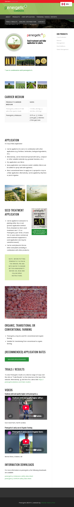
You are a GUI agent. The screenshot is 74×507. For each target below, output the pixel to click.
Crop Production (61, 37)
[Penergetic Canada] (16, 9)
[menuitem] (8, 17)
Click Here (7, 1)
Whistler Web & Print (48, 503)
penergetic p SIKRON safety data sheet (18, 478)
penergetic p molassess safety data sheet (19, 476)
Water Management (62, 49)
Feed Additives (61, 46)
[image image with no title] (10, 85)
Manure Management (61, 42)
